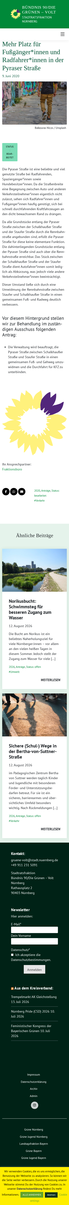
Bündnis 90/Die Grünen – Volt (39, 9)
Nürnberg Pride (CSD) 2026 (30, 1011)
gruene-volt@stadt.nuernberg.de (34, 860)
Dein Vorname (21, 935)
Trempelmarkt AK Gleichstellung (34, 997)
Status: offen (33, 667)
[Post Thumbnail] (34, 570)
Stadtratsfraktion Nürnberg (37, 19)
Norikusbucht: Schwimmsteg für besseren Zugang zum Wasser (30, 609)
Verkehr (40, 500)
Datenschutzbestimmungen (30, 960)
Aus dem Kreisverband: (33, 988)
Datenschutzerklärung (29, 1188)
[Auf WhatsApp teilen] (13, 491)
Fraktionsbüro (12, 469)
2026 (12, 667)
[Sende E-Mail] (21, 491)
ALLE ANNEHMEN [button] (32, 1194)
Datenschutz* (20, 950)
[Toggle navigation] (62, 34)
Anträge (45, 490)
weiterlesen (50, 680)
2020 (37, 490)
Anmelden (34, 970)
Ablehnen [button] (51, 1195)
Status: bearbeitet (10, 152)
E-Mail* (16, 924)
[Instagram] (34, 1105)
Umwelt (15, 672)
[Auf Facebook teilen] (6, 491)
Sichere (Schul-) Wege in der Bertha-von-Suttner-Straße (33, 751)
